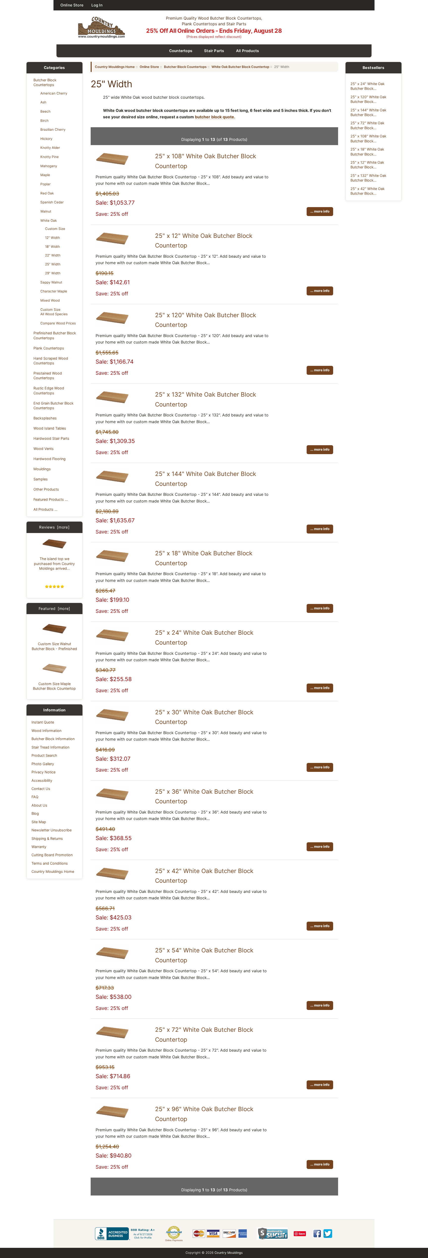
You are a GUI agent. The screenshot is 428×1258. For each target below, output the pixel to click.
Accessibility (41, 780)
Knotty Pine (49, 157)
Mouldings (42, 469)
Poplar (45, 184)
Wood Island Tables (49, 428)
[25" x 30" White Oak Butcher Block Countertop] (112, 722)
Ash (43, 102)
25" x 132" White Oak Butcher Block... (368, 177)
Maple (45, 175)
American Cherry (53, 93)
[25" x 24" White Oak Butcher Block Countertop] (112, 642)
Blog (35, 813)
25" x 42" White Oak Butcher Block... (367, 191)
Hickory (46, 139)
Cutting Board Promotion (52, 855)
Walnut (45, 211)
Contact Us (40, 788)
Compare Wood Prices (58, 323)
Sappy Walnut (51, 282)
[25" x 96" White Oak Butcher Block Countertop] (112, 1119)
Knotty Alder (50, 148)
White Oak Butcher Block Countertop (240, 67)
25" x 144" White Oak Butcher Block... (368, 112)
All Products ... (45, 509)
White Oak (48, 220)
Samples (40, 479)
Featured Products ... (50, 499)
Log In (97, 5)
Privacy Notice (43, 772)
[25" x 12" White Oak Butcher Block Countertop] (112, 246)
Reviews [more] (54, 527)
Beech (45, 111)
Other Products (46, 489)
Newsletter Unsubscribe (51, 830)
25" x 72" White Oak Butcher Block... (367, 125)
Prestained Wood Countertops (47, 375)
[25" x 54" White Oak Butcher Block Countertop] (112, 960)
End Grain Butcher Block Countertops (53, 405)
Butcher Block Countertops (44, 82)
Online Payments (174, 1240)
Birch (44, 121)
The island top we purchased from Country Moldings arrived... (54, 563)
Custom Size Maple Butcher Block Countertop (54, 686)
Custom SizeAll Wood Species (54, 312)
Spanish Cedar (52, 202)
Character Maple (53, 291)
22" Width (52, 255)
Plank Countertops (48, 348)
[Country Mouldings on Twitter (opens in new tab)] (327, 1233)
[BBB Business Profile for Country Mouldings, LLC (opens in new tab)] (126, 1233)
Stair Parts (214, 50)
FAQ (34, 797)
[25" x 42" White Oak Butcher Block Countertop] (112, 881)
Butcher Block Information (53, 739)
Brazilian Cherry (52, 129)
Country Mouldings (228, 1253)
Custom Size (55, 229)
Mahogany (48, 166)
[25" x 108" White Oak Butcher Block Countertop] (112, 166)
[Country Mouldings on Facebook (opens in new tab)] (317, 1233)
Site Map (38, 822)
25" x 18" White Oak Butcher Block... (367, 151)
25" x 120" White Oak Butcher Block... (368, 99)
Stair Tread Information (50, 747)
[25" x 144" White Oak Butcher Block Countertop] (112, 484)
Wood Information (46, 730)
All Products (247, 50)
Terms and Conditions (49, 863)
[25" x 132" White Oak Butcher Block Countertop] (112, 404)
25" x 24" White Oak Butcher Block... (367, 86)
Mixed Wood (50, 300)
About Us (39, 805)
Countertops (180, 50)
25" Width (52, 264)
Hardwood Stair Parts (51, 438)
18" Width (52, 247)
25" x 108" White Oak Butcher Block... (368, 138)
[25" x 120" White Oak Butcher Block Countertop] (112, 325)
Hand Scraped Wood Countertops (50, 360)
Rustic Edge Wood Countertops (48, 390)
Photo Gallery (42, 764)
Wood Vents (43, 448)
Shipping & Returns (47, 838)
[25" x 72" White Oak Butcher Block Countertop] (112, 1040)
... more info (319, 211)
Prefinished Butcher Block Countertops (54, 335)
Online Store (71, 5)
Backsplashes (45, 418)
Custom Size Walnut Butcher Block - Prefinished (54, 646)
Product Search (44, 755)
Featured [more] (54, 608)
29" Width (52, 273)
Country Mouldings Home (52, 871)
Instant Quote (42, 722)
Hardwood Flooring (49, 459)
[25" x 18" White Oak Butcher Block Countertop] (112, 563)
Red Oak (47, 193)
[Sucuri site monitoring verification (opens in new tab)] (272, 1233)
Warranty (38, 847)
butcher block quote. (215, 116)
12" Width (52, 238)
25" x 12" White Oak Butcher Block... (367, 164)
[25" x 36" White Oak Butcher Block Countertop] (112, 801)
